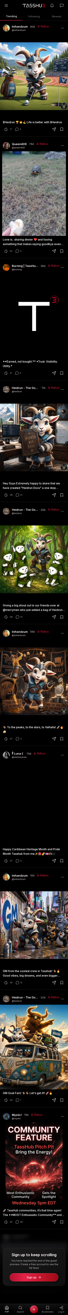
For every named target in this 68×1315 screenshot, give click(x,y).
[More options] (62, 28)
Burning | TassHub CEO (25, 266)
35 (11, 1222)
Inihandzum (20, 26)
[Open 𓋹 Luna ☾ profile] (6, 755)
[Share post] (54, 129)
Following (34, 16)
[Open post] (34, 76)
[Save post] (61, 129)
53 (11, 251)
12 (21, 982)
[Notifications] (51, 5)
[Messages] (61, 5)
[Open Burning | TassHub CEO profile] (6, 267)
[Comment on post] (17, 129)
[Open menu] (6, 5)
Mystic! (17, 1115)
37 (11, 738)
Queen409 (19, 144)
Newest (56, 16)
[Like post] (6, 129)
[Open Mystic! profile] (6, 1116)
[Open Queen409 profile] (6, 145)
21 (21, 495)
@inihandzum (19, 30)
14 (21, 617)
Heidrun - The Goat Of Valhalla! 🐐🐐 (25, 388)
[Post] (34, 1309)
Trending (11, 16)
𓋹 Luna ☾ (18, 753)
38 (11, 495)
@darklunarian (19, 757)
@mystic (16, 1118)
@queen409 (18, 147)
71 (11, 129)
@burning (17, 269)
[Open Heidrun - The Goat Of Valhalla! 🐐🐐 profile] (6, 389)
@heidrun (17, 391)
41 (11, 373)
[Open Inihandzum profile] (6, 28)
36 (11, 982)
